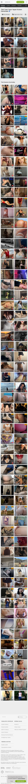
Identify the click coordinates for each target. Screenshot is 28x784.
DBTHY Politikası (5, 729)
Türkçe (21, 717)
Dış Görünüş (7, 14)
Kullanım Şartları (4, 727)
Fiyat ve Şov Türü (18, 14)
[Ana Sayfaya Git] (8, 2)
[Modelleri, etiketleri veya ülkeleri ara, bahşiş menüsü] (26, 5)
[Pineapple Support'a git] (2, 772)
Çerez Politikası (4, 732)
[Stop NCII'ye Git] (9, 772)
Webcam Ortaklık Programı (20, 729)
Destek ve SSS (4, 744)
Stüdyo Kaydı (17, 727)
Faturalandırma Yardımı (6, 747)
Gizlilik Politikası (4, 724)
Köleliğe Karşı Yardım (5, 737)
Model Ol (16, 724)
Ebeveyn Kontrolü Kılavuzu (7, 734)
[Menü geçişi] (1, 2)
